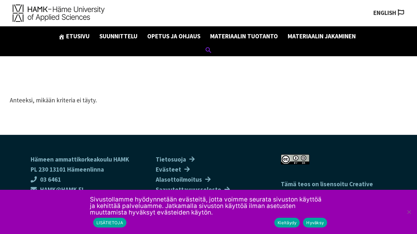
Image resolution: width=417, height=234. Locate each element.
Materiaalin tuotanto (244, 36)
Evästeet (168, 169)
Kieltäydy (287, 222)
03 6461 (50, 179)
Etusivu (77, 36)
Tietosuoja (171, 159)
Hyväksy (315, 222)
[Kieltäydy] (409, 212)
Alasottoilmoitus (179, 179)
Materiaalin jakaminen (322, 36)
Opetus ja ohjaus (173, 36)
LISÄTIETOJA (109, 222)
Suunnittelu (118, 36)
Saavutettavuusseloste (188, 189)
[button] (208, 51)
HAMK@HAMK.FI (61, 189)
